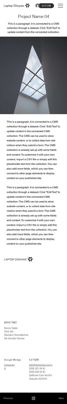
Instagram (9, 365)
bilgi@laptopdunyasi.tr (40, 365)
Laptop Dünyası (14, 5)
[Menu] (60, 5)
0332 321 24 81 (37, 368)
